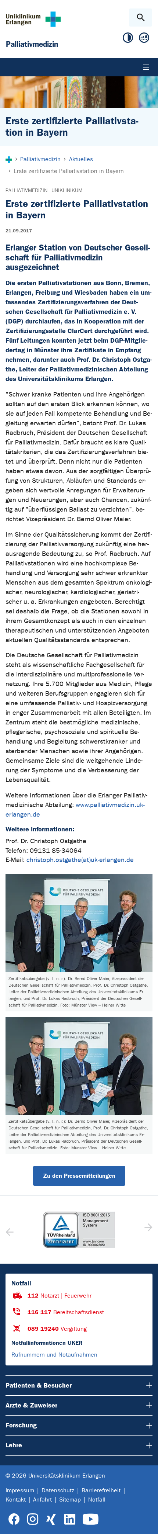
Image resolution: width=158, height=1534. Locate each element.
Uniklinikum (66, 190)
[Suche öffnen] (140, 17)
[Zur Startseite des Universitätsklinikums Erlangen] (33, 19)
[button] (147, 1230)
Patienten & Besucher (39, 1385)
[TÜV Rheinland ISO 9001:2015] (79, 1229)
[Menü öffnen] (146, 67)
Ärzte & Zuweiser (31, 1405)
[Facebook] (14, 1519)
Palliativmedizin (26, 190)
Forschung (21, 1425)
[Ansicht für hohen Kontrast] (128, 39)
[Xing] (51, 1519)
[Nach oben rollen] (146, 1522)
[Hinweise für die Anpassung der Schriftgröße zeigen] (144, 39)
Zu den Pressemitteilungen (79, 1175)
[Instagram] (32, 1519)
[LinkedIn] (69, 1519)
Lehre (14, 1445)
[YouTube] (90, 1519)
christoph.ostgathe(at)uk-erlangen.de (80, 860)
